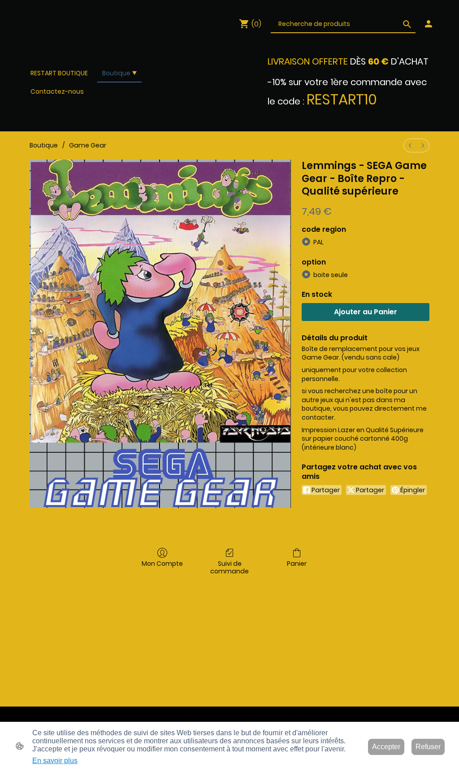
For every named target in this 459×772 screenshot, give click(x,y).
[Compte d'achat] (428, 23)
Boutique (44, 145)
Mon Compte (162, 563)
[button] (407, 24)
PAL (318, 242)
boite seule (330, 274)
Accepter (386, 746)
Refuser (428, 746)
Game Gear (87, 145)
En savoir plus (55, 760)
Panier (297, 563)
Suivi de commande (229, 567)
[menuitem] (410, 145)
